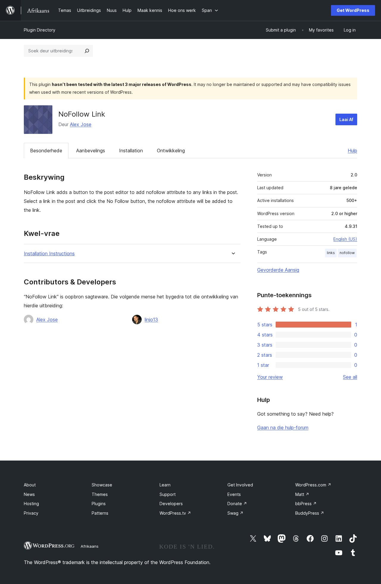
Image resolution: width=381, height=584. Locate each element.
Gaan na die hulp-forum (282, 427)
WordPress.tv (175, 513)
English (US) (345, 239)
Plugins (99, 503)
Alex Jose (80, 124)
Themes (100, 494)
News (29, 494)
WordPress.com (313, 484)
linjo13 (151, 319)
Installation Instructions (49, 253)
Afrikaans (90, 546)
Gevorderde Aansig (278, 270)
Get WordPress (353, 10)
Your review (270, 377)
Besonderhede (46, 151)
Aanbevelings (90, 151)
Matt (302, 494)
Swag (235, 513)
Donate (237, 503)
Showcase (102, 484)
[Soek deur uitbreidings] (87, 51)
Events (234, 494)
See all (350, 377)
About (30, 484)
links (331, 252)
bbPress (306, 503)
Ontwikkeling (171, 151)
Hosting (31, 503)
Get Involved (240, 484)
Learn (165, 484)
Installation (131, 151)
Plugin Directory (39, 29)
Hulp (352, 151)
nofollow (347, 252)
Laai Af (346, 119)
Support (168, 494)
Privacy (31, 513)
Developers (171, 503)
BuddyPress (309, 513)
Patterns (100, 513)
